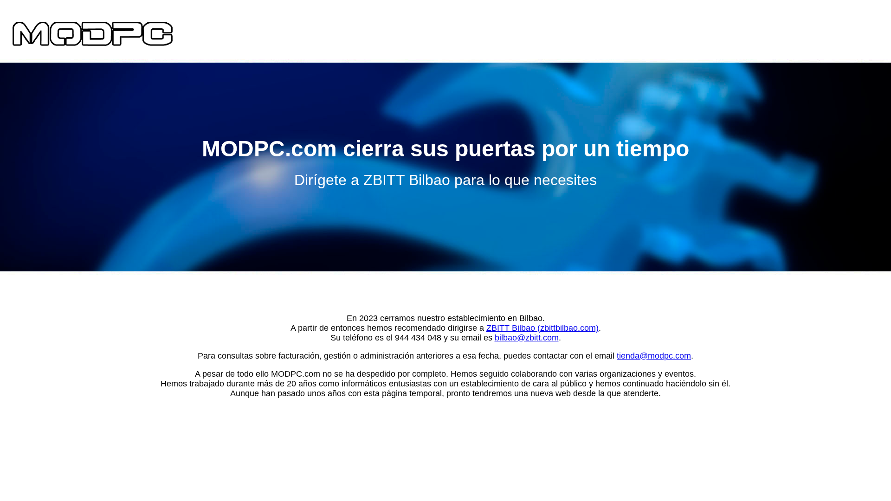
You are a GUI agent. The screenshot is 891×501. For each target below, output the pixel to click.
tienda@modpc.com (654, 355)
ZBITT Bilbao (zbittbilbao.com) (542, 328)
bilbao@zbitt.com (527, 337)
